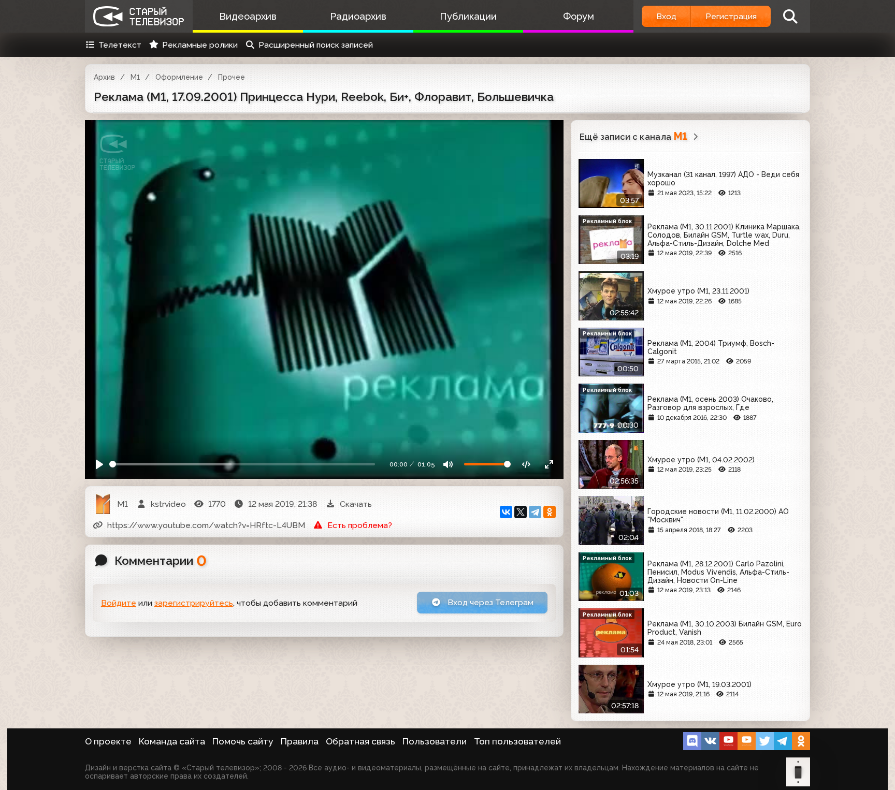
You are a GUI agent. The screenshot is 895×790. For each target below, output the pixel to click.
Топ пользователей (517, 741)
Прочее (231, 77)
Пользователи (434, 741)
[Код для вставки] (526, 464)
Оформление (179, 77)
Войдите (118, 603)
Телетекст (119, 45)
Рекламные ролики (200, 45)
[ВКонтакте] (506, 512)
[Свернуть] (548, 464)
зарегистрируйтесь (193, 603)
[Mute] (448, 464)
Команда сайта (172, 741)
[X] (520, 512)
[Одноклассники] (549, 512)
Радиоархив (358, 16)
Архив (104, 77)
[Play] (99, 464)
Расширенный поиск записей (315, 45)
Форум (578, 16)
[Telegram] (535, 512)
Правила (300, 741)
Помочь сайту (242, 741)
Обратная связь (360, 741)
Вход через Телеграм (489, 602)
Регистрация (731, 16)
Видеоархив (248, 16)
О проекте (108, 741)
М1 (135, 77)
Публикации (468, 16)
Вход (666, 16)
